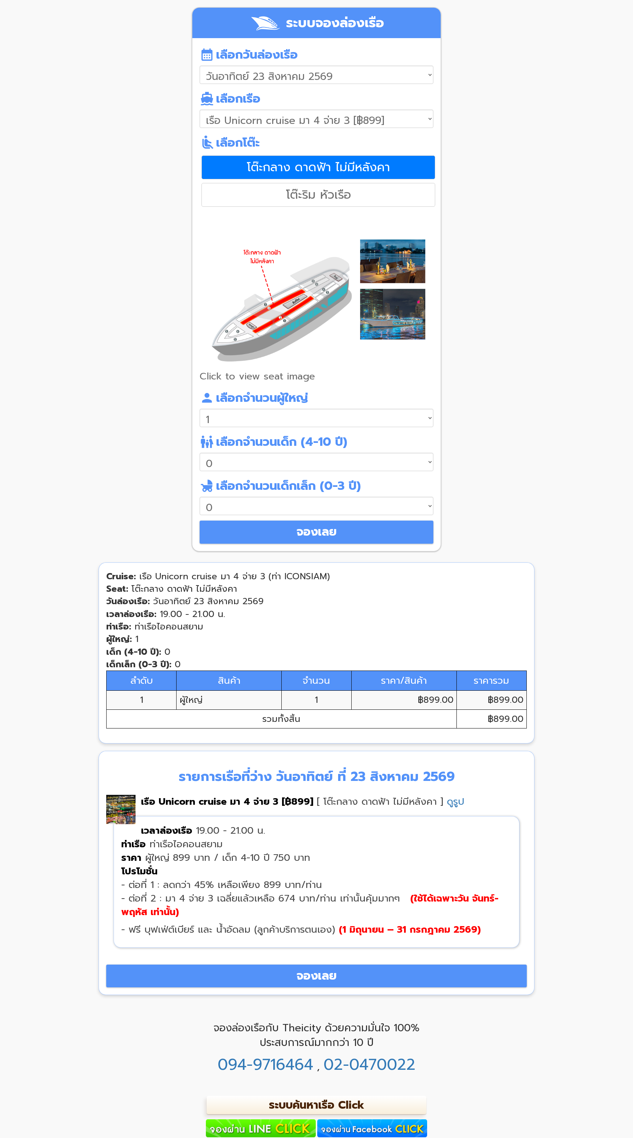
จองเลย (317, 532)
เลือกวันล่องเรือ (249, 54)
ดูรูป (455, 801)
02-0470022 (369, 1064)
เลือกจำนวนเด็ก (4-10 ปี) (273, 442)
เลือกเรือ (230, 98)
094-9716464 (265, 1064)
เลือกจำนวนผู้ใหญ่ (254, 398)
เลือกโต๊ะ (230, 142)
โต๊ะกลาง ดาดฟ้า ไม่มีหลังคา (318, 167)
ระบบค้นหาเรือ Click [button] (316, 1105)
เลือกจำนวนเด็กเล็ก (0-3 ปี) (280, 486)
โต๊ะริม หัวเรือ (318, 195)
